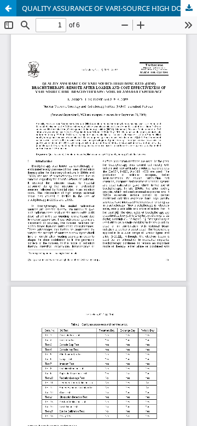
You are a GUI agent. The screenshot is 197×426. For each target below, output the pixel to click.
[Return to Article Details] (8, 8)
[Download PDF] (189, 8)
